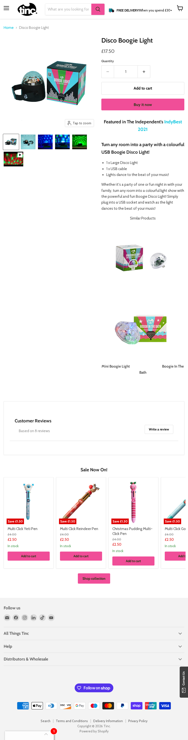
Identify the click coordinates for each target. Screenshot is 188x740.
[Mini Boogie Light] (140, 290)
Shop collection (94, 578)
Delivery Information (108, 721)
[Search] (98, 9)
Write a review (159, 429)
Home (9, 28)
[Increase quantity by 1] (144, 71)
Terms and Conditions (72, 721)
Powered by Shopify (94, 731)
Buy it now (143, 104)
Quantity (107, 61)
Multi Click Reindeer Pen (79, 529)
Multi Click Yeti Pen (22, 529)
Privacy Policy (138, 721)
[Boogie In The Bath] (142, 360)
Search (45, 721)
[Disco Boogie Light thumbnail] (11, 142)
